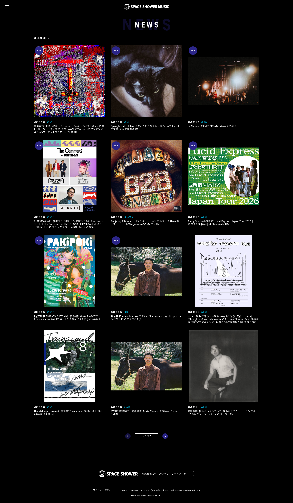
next (165, 436)
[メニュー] (7, 6)
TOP (286, 495)
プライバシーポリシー (101, 490)
